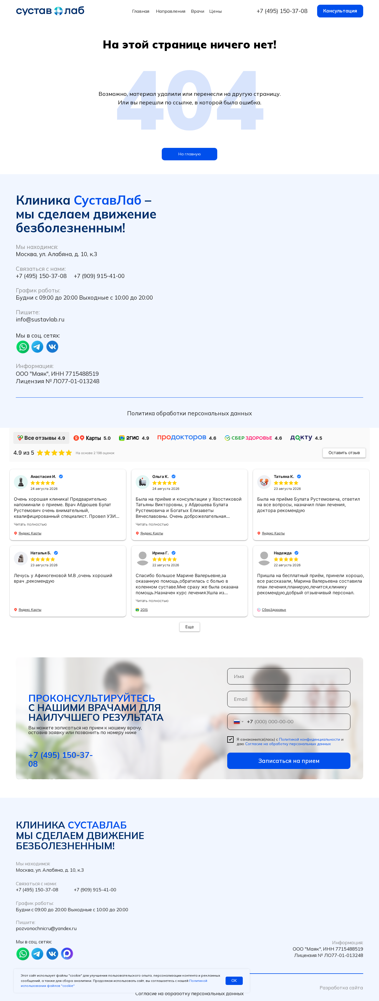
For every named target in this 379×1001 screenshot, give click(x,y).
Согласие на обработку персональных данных (288, 743)
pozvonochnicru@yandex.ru (46, 928)
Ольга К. (160, 476)
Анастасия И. (43, 476)
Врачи (197, 11)
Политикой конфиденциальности (309, 739)
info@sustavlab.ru (40, 319)
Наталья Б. (41, 552)
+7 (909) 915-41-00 (99, 275)
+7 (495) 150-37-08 (282, 10)
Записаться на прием (289, 760)
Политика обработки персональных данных (189, 413)
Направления (170, 11)
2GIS (144, 610)
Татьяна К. (284, 476)
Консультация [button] (340, 11)
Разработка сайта (341, 987)
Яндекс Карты (30, 533)
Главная (140, 11)
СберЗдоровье (274, 610)
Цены (215, 11)
